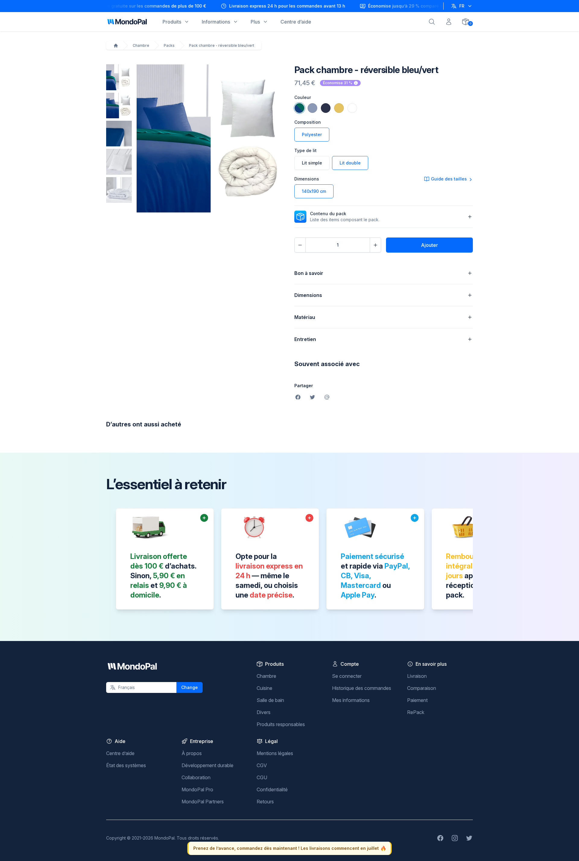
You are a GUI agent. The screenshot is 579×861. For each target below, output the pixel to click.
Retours (265, 802)
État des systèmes (126, 765)
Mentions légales (275, 753)
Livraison (417, 676)
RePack (415, 712)
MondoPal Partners (203, 802)
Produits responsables (281, 724)
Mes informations (351, 700)
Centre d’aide (120, 753)
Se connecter (347, 676)
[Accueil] (115, 45)
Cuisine (264, 688)
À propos (192, 753)
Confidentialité (272, 789)
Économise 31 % (337, 83)
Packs (169, 45)
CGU (262, 777)
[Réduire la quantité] (300, 245)
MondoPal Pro (197, 789)
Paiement (417, 700)
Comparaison (421, 688)
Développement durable (207, 765)
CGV (262, 765)
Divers (264, 712)
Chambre (141, 45)
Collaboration (196, 777)
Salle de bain (270, 700)
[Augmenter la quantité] (375, 245)
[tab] (119, 77)
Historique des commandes (361, 688)
